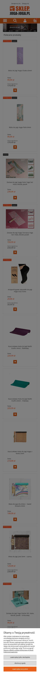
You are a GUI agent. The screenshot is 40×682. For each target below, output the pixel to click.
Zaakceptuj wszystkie (20, 669)
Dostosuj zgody (20, 663)
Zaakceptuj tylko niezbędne (20, 657)
